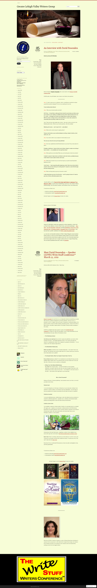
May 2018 (19, 194)
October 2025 (20, 110)
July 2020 (19, 164)
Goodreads (66, 240)
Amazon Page (57, 196)
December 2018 (20, 184)
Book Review (20, 289)
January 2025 (20, 118)
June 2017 (19, 212)
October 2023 (20, 144)
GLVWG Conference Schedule (23, 307)
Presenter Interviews (63, 51)
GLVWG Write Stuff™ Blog (53, 51)
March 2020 (20, 166)
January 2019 (20, 182)
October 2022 (20, 154)
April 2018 (19, 196)
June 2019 (19, 176)
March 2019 (20, 178)
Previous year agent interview (22, 321)
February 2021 (20, 160)
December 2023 (20, 140)
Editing (40, 61)
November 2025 (20, 108)
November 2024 (20, 122)
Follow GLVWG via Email (22, 56)
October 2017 (20, 208)
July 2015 (19, 256)
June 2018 (19, 192)
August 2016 (20, 230)
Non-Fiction (36, 64)
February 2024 (20, 136)
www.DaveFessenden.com (60, 193)
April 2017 (19, 216)
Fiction (35, 272)
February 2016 (20, 242)
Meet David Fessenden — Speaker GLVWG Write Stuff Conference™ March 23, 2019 (60, 255)
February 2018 (20, 200)
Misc (18, 315)
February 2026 (20, 102)
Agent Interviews (20, 283)
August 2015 (20, 254)
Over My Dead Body (51, 227)
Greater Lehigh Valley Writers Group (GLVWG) (22, 276)
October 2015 (20, 250)
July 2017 (19, 210)
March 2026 (20, 100)
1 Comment (77, 260)
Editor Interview (20, 297)
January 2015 (20, 264)
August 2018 (20, 190)
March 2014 (20, 266)
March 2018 (20, 198)
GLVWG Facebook (21, 67)
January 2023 (20, 152)
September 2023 (20, 146)
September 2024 (20, 126)
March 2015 (20, 260)
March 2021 (20, 158)
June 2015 (19, 258)
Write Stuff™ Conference (22, 346)
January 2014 (20, 270)
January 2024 (20, 138)
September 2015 (20, 252)
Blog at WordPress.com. (35, 586)
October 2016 (20, 228)
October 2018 (20, 186)
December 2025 (20, 106)
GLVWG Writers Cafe (21, 311)
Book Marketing (20, 287)
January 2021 (20, 162)
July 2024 (19, 128)
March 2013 (20, 272)
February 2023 (20, 150)
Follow (19, 63)
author (19, 285)
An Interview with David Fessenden (61, 48)
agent (19, 281)
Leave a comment (76, 51)
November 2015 (20, 248)
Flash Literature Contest (22, 299)
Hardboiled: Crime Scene (70, 227)
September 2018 (20, 188)
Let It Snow (72, 229)
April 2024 (19, 132)
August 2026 (20, 90)
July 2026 (19, 92)
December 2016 (20, 224)
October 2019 (20, 174)
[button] (51, 471)
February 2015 (20, 262)
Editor (19, 295)
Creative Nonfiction (21, 291)
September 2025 (20, 112)
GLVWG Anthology (21, 301)
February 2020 (20, 168)
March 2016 (20, 240)
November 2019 (20, 172)
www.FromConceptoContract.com (60, 191)
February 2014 (20, 268)
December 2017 (20, 204)
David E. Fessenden (55, 91)
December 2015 (20, 246)
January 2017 (20, 222)
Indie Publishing (38, 272)
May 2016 (19, 236)
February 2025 (20, 116)
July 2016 (19, 232)
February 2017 (20, 220)
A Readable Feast (64, 229)
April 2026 (19, 98)
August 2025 (20, 114)
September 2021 (20, 156)
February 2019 (20, 180)
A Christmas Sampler (55, 229)
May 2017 (19, 214)
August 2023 (20, 148)
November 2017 (20, 206)
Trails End (58, 227)
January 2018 (20, 202)
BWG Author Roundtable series (67, 230)
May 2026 (19, 96)
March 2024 (20, 134)
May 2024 (19, 130)
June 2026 (19, 94)
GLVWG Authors (20, 305)
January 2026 (20, 104)
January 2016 (20, 244)
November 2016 (20, 226)
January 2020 (20, 170)
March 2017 (20, 218)
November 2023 (20, 142)
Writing (38, 65)
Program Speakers (62, 260)
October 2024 (20, 124)
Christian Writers (36, 61)
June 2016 (19, 234)
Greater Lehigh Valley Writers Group (36, 6)
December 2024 (20, 120)
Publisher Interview (21, 331)
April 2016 (19, 238)
